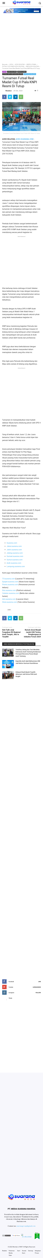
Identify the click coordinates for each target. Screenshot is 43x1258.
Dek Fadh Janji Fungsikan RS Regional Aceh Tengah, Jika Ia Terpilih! (11, 633)
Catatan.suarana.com (10, 593)
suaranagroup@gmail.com (25, 1226)
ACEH (4, 71)
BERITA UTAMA (22, 71)
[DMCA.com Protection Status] (6, 1236)
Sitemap (30, 1251)
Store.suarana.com (9, 602)
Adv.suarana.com (9, 599)
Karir (18, 1251)
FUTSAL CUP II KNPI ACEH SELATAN (12, 74)
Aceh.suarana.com (14, 563)
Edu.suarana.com (9, 590)
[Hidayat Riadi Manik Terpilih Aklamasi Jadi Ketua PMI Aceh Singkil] (8, 675)
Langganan (37, 987)
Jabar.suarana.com (14, 546)
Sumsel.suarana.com (15, 556)
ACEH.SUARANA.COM (24, 139)
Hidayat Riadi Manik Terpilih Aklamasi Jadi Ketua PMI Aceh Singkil (26, 674)
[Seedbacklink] (26, 1236)
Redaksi (4, 1251)
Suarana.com (12, 543)
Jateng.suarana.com (15, 553)
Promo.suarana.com (10, 584)
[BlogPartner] (37, 1236)
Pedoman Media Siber (12, 1253)
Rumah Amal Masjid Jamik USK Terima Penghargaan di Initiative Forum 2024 (32, 633)
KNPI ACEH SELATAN (29, 74)
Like (39, 981)
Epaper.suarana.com (10, 582)
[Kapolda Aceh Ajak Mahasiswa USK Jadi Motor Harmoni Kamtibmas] (8, 664)
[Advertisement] (21, 38)
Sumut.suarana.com (14, 560)
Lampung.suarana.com (16, 566)
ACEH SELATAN (12, 71)
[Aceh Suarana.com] (21, 1197)
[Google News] (16, 1235)
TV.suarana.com (8, 579)
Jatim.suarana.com (14, 550)
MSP (21, 1247)
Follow (38, 992)
